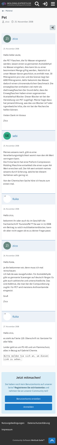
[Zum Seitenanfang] (51, 440)
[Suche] (37, 4)
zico (7, 21)
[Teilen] (52, 27)
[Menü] (53, 4)
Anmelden (28, 407)
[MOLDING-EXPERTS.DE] (16, 4)
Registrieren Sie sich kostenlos (30, 387)
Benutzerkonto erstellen (28, 399)
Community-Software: (28, 440)
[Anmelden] (45, 4)
